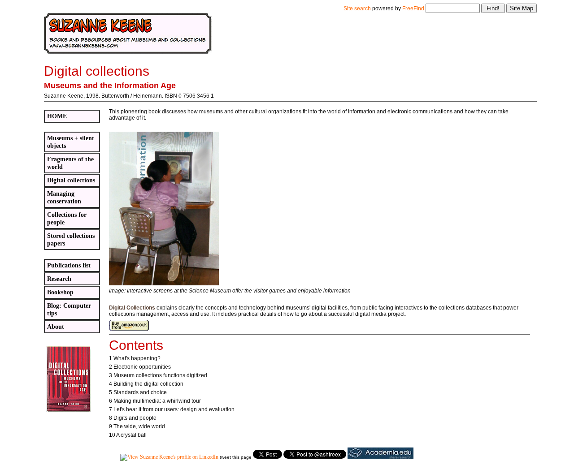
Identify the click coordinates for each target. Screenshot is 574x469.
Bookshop (60, 292)
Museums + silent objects (70, 141)
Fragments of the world (70, 162)
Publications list (69, 265)
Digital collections (71, 180)
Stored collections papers (71, 239)
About (55, 326)
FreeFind (413, 8)
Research (59, 278)
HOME (57, 116)
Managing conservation (64, 197)
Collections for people (67, 218)
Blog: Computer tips (69, 309)
